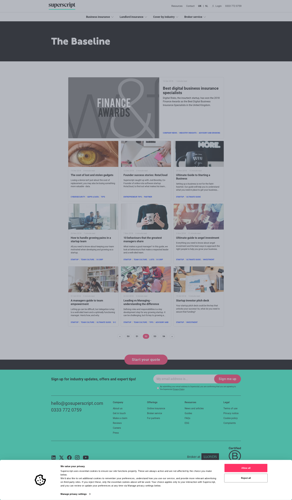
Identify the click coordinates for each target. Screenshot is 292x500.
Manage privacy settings (74, 494)
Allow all (245, 468)
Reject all (246, 478)
